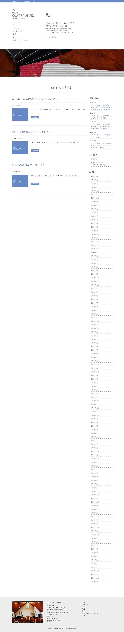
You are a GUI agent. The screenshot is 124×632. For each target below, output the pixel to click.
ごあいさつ (16, 28)
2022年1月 (94, 361)
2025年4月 (94, 220)
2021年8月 (94, 379)
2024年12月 (95, 234)
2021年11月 (95, 368)
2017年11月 (95, 531)
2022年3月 (94, 353)
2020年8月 (94, 422)
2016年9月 (94, 581)
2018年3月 (94, 516)
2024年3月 (94, 267)
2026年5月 (94, 176)
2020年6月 (94, 429)
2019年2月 (94, 487)
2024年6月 (94, 256)
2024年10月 (95, 241)
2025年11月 (95, 194)
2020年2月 (94, 444)
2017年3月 (94, 560)
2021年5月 (94, 390)
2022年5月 (94, 346)
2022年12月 (95, 321)
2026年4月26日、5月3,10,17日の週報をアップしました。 (101, 117)
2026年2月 (94, 187)
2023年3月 (94, 310)
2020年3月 (94, 440)
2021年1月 (94, 404)
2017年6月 (94, 549)
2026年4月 (94, 180)
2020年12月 (95, 408)
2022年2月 (94, 357)
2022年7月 (94, 339)
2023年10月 (95, 285)
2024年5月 (94, 259)
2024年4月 (94, 263)
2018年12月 (95, 495)
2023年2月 (94, 314)
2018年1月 (94, 524)
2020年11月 (95, 411)
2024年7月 (94, 252)
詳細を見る (35, 117)
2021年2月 (94, 400)
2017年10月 (95, 534)
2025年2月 (94, 227)
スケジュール (17, 31)
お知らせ (20, 105)
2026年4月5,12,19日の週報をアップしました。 (101, 136)
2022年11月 (95, 324)
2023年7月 (94, 296)
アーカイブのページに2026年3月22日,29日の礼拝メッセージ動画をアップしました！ (101, 145)
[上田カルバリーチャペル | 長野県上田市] (23, 17)
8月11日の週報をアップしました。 (32, 132)
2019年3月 (94, 484)
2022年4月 (94, 350)
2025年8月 (94, 205)
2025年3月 (94, 223)
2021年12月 (95, 364)
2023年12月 (95, 277)
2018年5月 (94, 513)
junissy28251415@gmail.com (59, 612)
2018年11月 (95, 498)
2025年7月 (94, 209)
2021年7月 (94, 382)
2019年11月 (95, 455)
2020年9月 (94, 419)
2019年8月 (94, 466)
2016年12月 (95, 571)
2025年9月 (94, 201)
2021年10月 (95, 372)
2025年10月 (95, 198)
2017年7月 (94, 545)
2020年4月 (94, 437)
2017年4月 (94, 556)
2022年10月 (95, 328)
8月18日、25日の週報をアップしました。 (35, 98)
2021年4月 (94, 393)
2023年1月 (94, 317)
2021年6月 (94, 386)
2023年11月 (95, 281)
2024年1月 (94, 274)
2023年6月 (94, 299)
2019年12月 (95, 451)
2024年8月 (94, 249)
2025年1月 (94, 230)
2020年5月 (94, 433)
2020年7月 (94, 426)
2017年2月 (94, 563)
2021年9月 (94, 375)
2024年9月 (94, 245)
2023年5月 (94, 303)
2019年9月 (94, 462)
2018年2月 (94, 520)
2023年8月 (94, 292)
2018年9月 (94, 505)
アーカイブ (16, 43)
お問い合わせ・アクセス (30, 1)
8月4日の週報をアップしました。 (31, 165)
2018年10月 (95, 502)
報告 (14, 37)
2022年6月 (94, 343)
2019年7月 (94, 469)
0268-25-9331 (16, 1)
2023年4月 (94, 306)
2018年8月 (94, 509)
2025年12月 (95, 191)
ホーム (15, 25)
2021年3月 (94, 397)
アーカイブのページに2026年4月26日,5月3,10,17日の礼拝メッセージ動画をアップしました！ (101, 107)
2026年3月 (94, 183)
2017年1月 (94, 567)
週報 (14, 34)
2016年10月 (95, 578)
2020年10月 (95, 415)
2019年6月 (94, 473)
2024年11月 (95, 238)
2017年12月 (95, 527)
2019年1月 (94, 491)
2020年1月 (94, 448)
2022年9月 (94, 332)
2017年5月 (94, 552)
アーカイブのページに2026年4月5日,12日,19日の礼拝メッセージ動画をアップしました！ (101, 126)
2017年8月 (94, 542)
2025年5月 (94, 216)
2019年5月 (94, 476)
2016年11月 (95, 574)
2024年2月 (94, 270)
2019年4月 (94, 480)
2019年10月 (95, 458)
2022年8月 (94, 335)
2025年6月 (94, 212)
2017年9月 (94, 538)
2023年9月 (94, 288)
